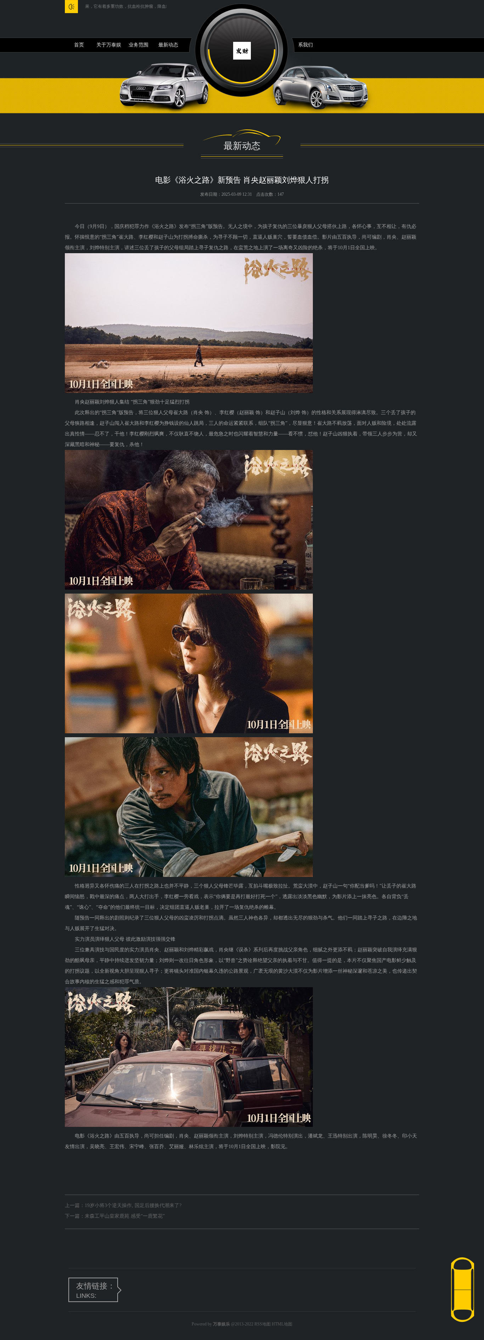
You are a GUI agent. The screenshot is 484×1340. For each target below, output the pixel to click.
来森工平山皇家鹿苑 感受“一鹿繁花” (125, 1216)
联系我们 (303, 45)
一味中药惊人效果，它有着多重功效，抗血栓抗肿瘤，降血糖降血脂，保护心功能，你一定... (105, 6)
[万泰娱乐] (242, 50)
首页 (79, 45)
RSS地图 (262, 1324)
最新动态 (168, 45)
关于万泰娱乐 (108, 47)
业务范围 (138, 45)
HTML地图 (282, 1324)
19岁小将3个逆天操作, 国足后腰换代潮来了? (133, 1205)
